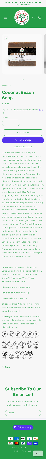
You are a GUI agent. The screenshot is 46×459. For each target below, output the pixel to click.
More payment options (23, 146)
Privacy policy (27, 451)
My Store (21, 448)
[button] (5, 17)
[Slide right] (29, 79)
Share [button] (7, 367)
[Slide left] (17, 79)
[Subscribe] (38, 413)
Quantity (5, 118)
